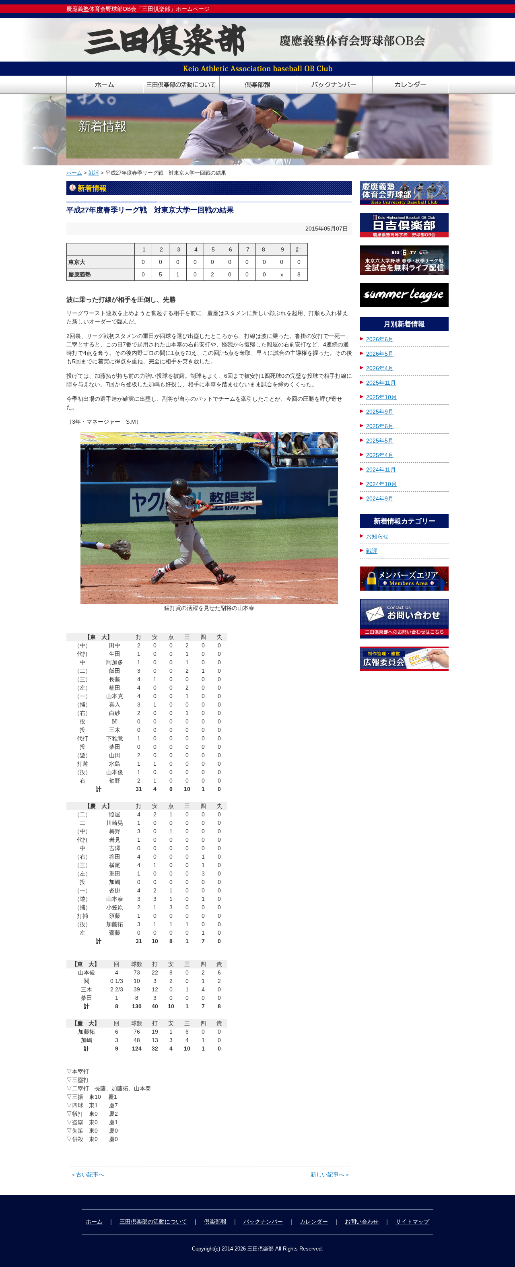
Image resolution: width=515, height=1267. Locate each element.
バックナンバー (263, 1221)
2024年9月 (379, 498)
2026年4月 (379, 368)
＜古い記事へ (87, 1174)
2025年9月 (379, 411)
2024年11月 (381, 469)
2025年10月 (381, 397)
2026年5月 (379, 353)
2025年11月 (381, 382)
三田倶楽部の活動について (153, 1221)
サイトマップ (412, 1221)
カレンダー (314, 1221)
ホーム (74, 173)
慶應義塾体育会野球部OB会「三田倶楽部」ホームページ (138, 9)
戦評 (94, 173)
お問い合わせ (362, 1221)
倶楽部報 (215, 1221)
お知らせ (377, 536)
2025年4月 (379, 455)
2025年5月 (379, 440)
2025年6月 (379, 426)
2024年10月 (381, 484)
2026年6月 (379, 339)
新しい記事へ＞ (330, 1174)
